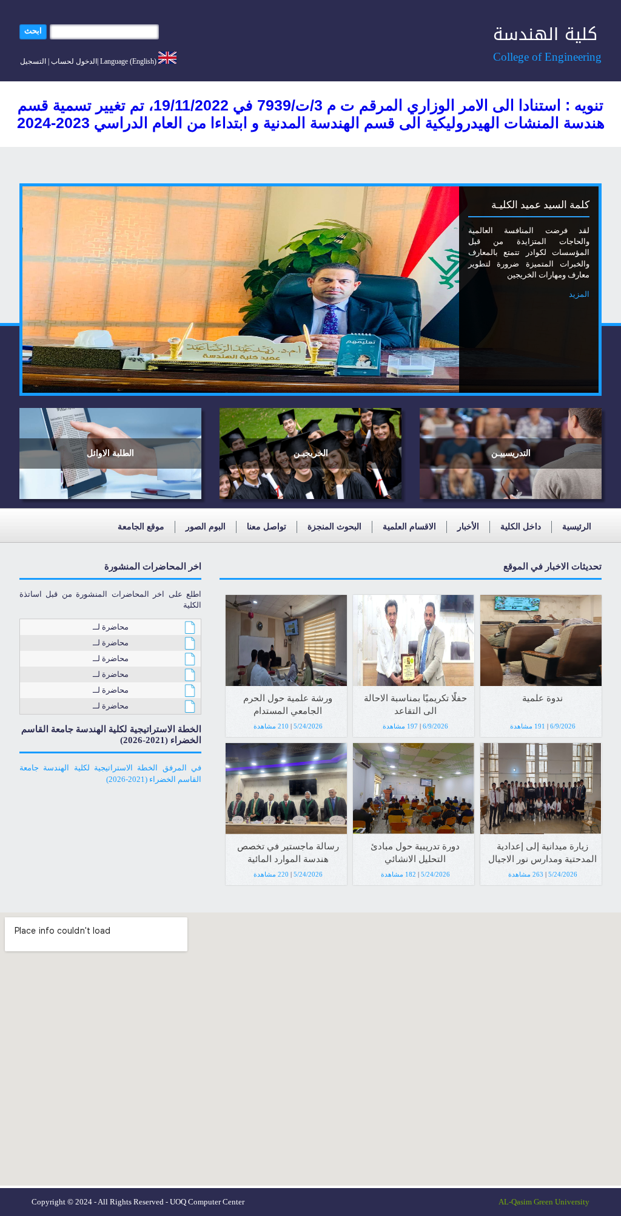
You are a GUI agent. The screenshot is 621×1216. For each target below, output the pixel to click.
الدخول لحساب (74, 61)
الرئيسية (576, 526)
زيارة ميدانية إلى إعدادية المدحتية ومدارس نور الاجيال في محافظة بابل (542, 854)
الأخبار (468, 526)
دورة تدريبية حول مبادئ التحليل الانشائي (415, 852)
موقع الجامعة (141, 526)
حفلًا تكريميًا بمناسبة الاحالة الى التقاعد (415, 704)
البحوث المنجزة (334, 526)
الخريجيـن (311, 453)
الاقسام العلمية (409, 526)
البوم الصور (206, 526)
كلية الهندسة (545, 34)
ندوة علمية (542, 698)
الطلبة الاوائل (110, 453)
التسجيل (33, 61)
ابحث (33, 30)
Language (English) (128, 61)
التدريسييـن (511, 453)
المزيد (579, 294)
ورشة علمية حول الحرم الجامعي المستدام (287, 704)
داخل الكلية (520, 526)
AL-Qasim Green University (543, 1201)
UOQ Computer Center (207, 1201)
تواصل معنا (266, 526)
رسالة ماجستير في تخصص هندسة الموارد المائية (288, 852)
